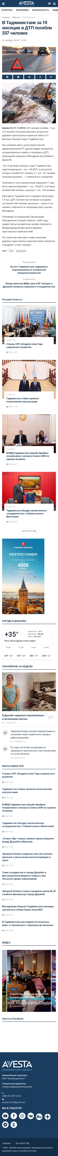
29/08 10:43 (8, 847)
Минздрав (21, 250)
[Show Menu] (3, 3)
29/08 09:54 (8, 884)
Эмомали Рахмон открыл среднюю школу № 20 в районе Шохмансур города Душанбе (29, 892)
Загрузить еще (29, 531)
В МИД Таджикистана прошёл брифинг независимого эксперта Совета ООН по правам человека (27, 456)
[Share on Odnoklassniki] (40, 77)
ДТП (11, 250)
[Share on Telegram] (18, 77)
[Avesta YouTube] (5, 1116)
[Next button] (54, 981)
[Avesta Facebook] (14, 1116)
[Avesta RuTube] (39, 1116)
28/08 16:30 (8, 930)
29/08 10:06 (8, 865)
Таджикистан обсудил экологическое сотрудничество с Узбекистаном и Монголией (26, 513)
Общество (10, 340)
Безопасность (40, 10)
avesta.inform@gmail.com (13, 1102)
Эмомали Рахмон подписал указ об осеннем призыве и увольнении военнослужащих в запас (27, 857)
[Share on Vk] (29, 77)
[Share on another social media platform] (51, 77)
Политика (7, 10)
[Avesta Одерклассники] (14, 1124)
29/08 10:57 (12, 464)
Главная (6, 17)
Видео (13, 993)
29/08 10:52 (12, 521)
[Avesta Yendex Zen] (47, 1116)
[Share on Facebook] (7, 77)
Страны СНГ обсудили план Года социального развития (24, 345)
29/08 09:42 (8, 899)
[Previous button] (4, 981)
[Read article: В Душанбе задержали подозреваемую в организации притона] (29, 691)
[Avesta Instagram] (22, 1116)
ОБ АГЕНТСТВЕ (22, 1143)
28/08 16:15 (8, 915)
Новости (16, 17)
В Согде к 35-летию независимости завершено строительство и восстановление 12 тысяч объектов (33, 750)
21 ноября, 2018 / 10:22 (14, 40)
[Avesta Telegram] (5, 1124)
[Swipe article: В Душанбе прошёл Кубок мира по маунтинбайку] (29, 981)
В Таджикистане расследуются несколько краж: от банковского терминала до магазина (27, 923)
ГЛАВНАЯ (6, 1143)
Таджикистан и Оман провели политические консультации (22, 400)
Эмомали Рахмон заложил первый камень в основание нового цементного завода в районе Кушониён (33, 734)
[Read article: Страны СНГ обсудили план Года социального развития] (29, 324)
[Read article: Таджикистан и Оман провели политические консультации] (29, 379)
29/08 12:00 (12, 352)
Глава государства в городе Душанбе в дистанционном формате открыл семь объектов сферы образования (24, 875)
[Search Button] (54, 3)
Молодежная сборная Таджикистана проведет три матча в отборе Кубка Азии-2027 (28, 908)
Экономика (22, 10)
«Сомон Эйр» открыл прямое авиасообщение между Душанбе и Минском (28, 840)
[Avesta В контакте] (30, 1116)
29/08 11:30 (12, 406)
